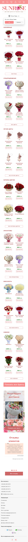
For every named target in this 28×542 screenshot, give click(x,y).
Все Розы (14, 73)
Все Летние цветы (14, 175)
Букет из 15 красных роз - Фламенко (19, 62)
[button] (7, 2)
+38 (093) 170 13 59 (5, 491)
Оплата (3, 502)
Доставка (3, 505)
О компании (4, 500)
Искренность (8, 344)
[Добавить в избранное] (11, 31)
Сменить (19, 22)
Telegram (10, 530)
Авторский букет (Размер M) (19, 164)
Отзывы (3, 507)
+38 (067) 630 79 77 (5, 486)
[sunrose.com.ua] (12, 540)
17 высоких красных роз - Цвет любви (8, 367)
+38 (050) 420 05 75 (5, 489)
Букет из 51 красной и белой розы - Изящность (8, 317)
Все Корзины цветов (14, 226)
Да (9, 22)
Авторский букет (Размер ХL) (19, 142)
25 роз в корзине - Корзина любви (8, 193)
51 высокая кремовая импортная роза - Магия (19, 346)
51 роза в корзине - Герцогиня (19, 192)
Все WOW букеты (14, 327)
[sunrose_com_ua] (16, 540)
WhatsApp (19, 530)
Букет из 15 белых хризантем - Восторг (19, 91)
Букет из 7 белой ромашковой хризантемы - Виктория (8, 92)
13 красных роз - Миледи (19, 367)
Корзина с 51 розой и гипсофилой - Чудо (8, 215)
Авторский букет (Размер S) (8, 164)
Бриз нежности (8, 293)
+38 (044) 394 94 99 (5, 484)
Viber (15, 532)
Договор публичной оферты (7, 522)
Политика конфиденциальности (8, 512)
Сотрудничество (5, 517)
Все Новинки (14, 378)
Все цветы (14, 124)
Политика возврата (5, 515)
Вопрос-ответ (4, 520)
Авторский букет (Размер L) (8, 142)
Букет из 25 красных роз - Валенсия (8, 62)
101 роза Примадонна (19, 214)
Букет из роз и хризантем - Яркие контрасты (8, 114)
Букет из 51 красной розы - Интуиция (19, 40)
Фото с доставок (5, 510)
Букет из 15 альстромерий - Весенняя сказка (19, 114)
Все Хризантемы (14, 277)
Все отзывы (14, 473)
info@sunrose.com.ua (8, 494)
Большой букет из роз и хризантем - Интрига (8, 243)
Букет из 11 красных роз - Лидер (8, 40)
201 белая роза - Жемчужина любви (19, 294)
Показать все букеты (14, 384)
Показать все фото (14, 428)
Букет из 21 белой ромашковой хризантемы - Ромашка (19, 244)
